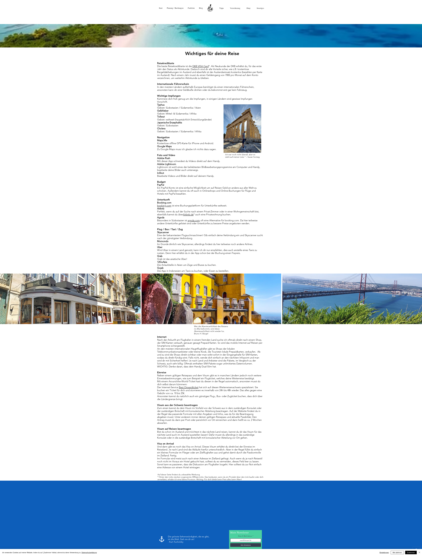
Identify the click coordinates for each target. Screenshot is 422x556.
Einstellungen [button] (384, 552)
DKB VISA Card (200, 66)
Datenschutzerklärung (89, 552)
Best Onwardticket (188, 387)
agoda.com (194, 220)
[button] (175, 8)
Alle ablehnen (397, 552)
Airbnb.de (188, 214)
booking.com (164, 205)
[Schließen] (419, 552)
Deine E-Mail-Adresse (245, 536)
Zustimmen (411, 552)
